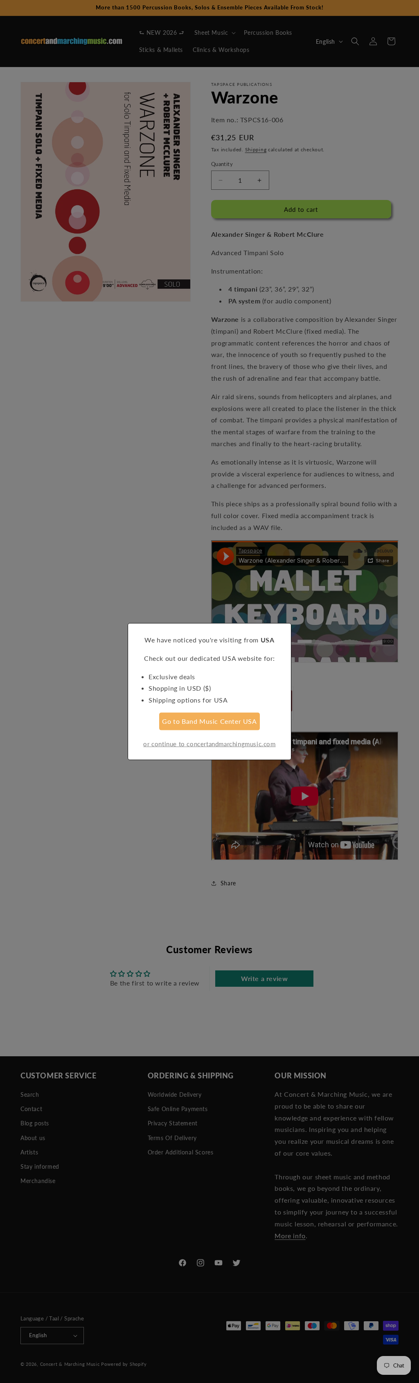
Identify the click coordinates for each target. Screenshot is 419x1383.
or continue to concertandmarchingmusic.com (209, 743)
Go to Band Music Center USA (209, 721)
